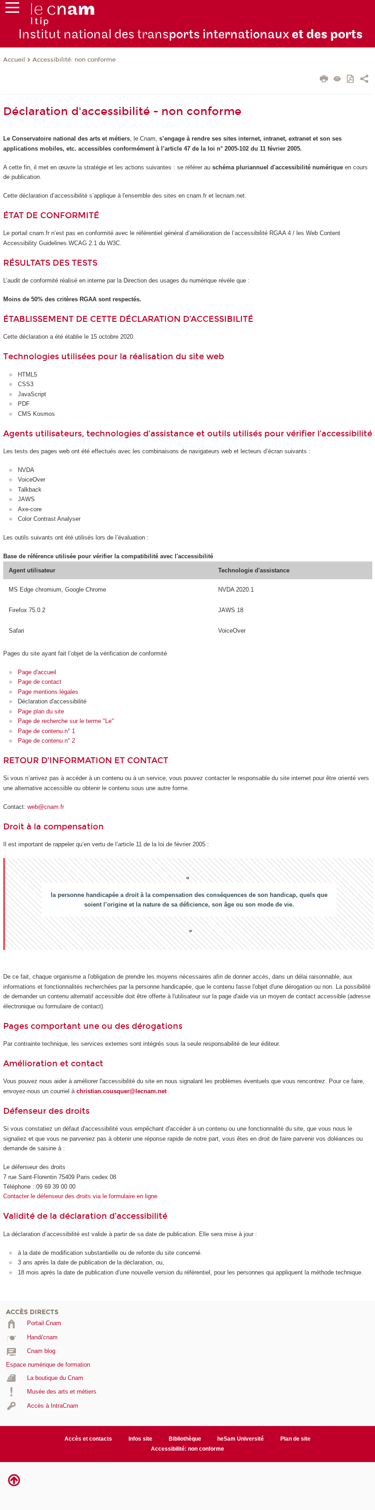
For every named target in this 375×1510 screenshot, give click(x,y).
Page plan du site (41, 711)
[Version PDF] (351, 79)
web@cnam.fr (45, 806)
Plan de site (295, 1439)
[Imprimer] (324, 79)
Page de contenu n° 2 (46, 740)
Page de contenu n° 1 (46, 731)
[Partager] (364, 79)
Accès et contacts (88, 1439)
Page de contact (39, 681)
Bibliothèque (185, 1439)
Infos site (140, 1439)
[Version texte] (337, 79)
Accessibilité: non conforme (74, 59)
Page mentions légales (48, 691)
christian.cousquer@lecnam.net (121, 1091)
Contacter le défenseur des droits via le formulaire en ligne (80, 1196)
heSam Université (240, 1439)
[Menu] (12, 10)
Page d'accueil (37, 672)
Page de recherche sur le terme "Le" (66, 721)
